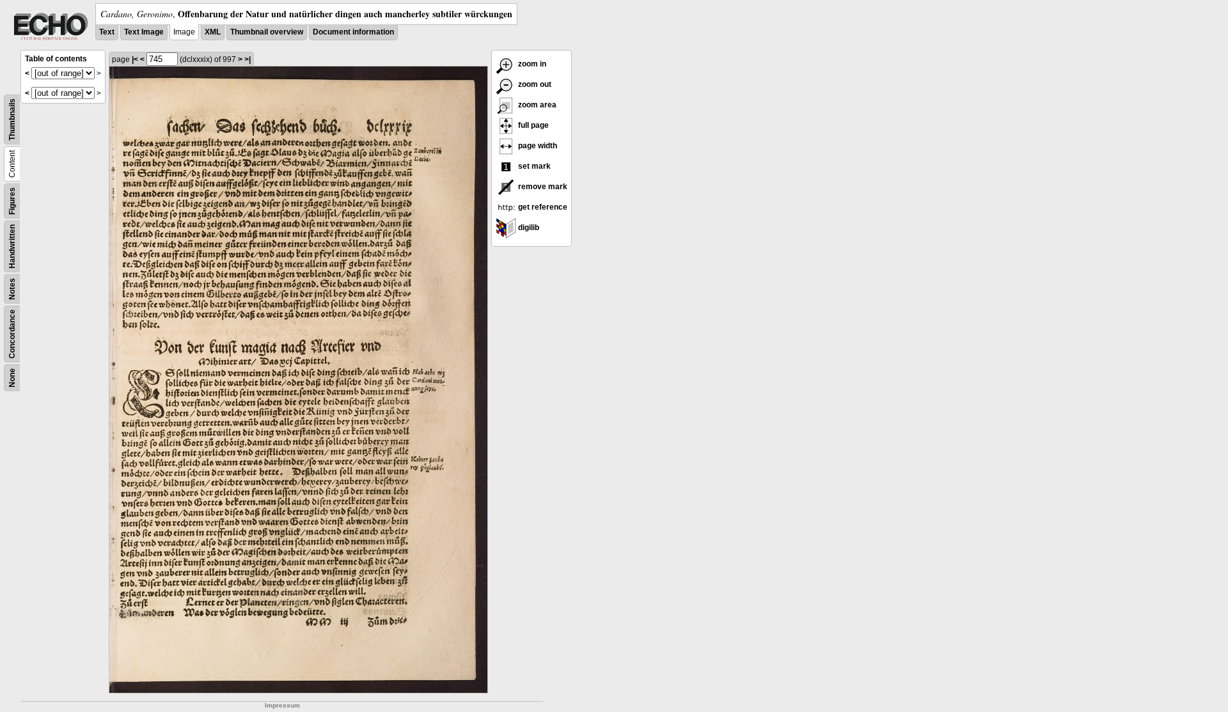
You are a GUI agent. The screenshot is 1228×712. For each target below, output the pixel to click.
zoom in (531, 63)
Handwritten (12, 246)
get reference (541, 207)
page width (536, 145)
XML (213, 31)
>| (247, 59)
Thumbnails (12, 119)
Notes (12, 289)
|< (135, 59)
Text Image (144, 31)
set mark (533, 166)
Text (106, 31)
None (12, 377)
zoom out (533, 84)
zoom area (536, 104)
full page (532, 125)
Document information (353, 31)
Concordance (12, 334)
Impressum (282, 705)
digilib (527, 227)
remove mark (541, 186)
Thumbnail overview (266, 31)
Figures (12, 201)
